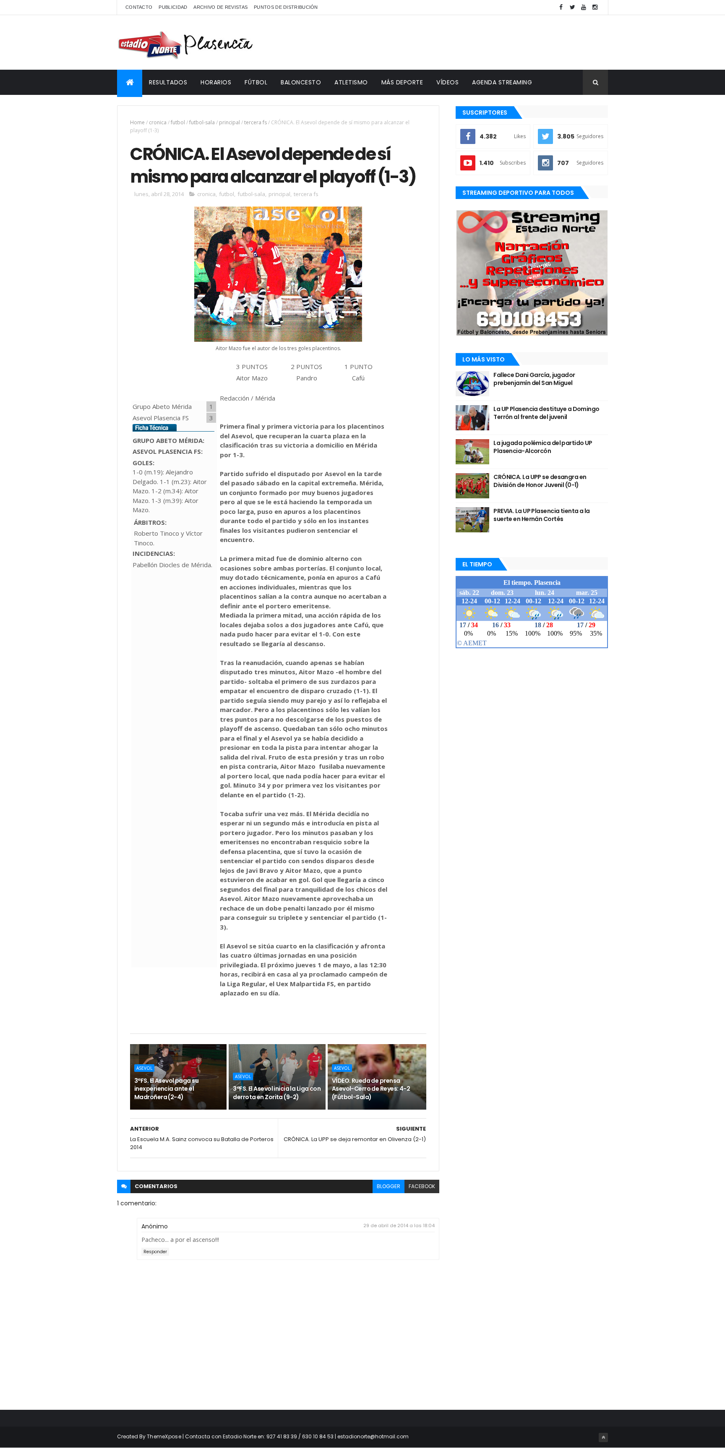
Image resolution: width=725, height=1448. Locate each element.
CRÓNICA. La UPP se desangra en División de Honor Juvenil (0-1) (539, 481)
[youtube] (583, 7)
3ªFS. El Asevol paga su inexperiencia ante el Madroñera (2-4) (166, 1088)
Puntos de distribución (286, 7)
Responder (155, 1252)
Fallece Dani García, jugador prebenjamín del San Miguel (534, 379)
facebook (422, 1186)
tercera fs (255, 122)
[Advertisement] (455, 42)
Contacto (138, 7)
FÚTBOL (256, 82)
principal (229, 122)
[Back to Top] (603, 1437)
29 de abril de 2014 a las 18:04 (399, 1225)
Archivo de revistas (220, 7)
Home (137, 122)
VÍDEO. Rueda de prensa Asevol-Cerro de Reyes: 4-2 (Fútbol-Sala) (371, 1088)
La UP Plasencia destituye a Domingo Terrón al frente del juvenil (546, 413)
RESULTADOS (168, 82)
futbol (178, 122)
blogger (388, 1186)
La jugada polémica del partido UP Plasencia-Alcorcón (542, 447)
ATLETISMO (351, 82)
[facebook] (561, 7)
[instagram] (595, 7)
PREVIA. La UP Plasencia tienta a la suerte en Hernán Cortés (541, 515)
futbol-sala (202, 122)
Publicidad (173, 7)
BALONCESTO (301, 82)
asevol (144, 1068)
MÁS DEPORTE (402, 82)
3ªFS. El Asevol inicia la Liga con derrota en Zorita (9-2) (277, 1092)
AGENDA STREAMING (502, 82)
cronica (158, 122)
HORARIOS (216, 82)
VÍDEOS (447, 82)
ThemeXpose (164, 1436)
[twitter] (572, 7)
